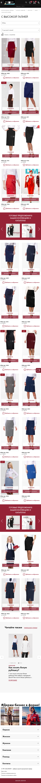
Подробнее (13, 680)
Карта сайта (4, 771)
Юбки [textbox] (4, 23)
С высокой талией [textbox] (7, 30)
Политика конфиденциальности (8, 773)
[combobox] (20, 23)
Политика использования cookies (8, 775)
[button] (2, 229)
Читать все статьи (30, 628)
